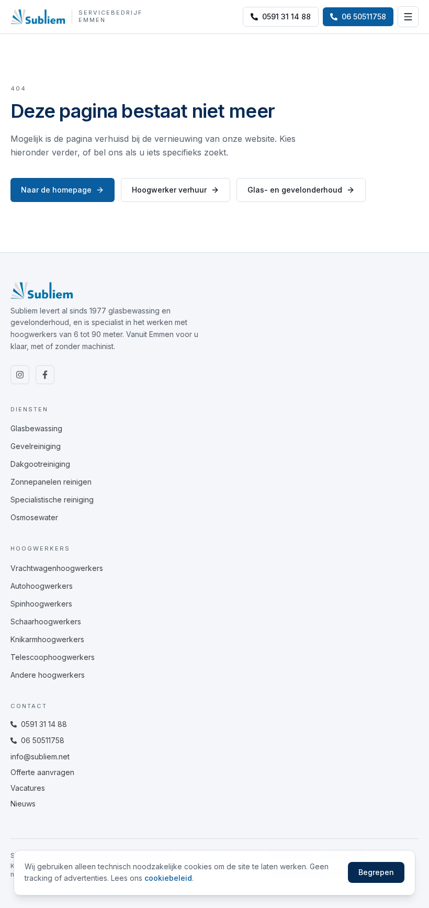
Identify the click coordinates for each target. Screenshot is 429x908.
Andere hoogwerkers (47, 674)
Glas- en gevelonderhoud (294, 189)
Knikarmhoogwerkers (47, 639)
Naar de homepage (56, 189)
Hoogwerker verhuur (169, 189)
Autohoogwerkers (41, 585)
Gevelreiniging (35, 446)
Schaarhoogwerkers (45, 621)
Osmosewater (34, 517)
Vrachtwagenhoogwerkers (56, 568)
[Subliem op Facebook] (45, 374)
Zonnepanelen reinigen (51, 481)
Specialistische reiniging (52, 499)
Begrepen (376, 872)
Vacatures (27, 787)
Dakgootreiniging (40, 463)
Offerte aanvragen (42, 772)
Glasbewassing (36, 428)
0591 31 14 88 (286, 16)
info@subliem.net (40, 756)
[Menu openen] (408, 16)
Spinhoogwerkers (41, 603)
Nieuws (23, 803)
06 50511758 (42, 740)
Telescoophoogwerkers (52, 657)
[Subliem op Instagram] (19, 374)
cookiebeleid (168, 877)
